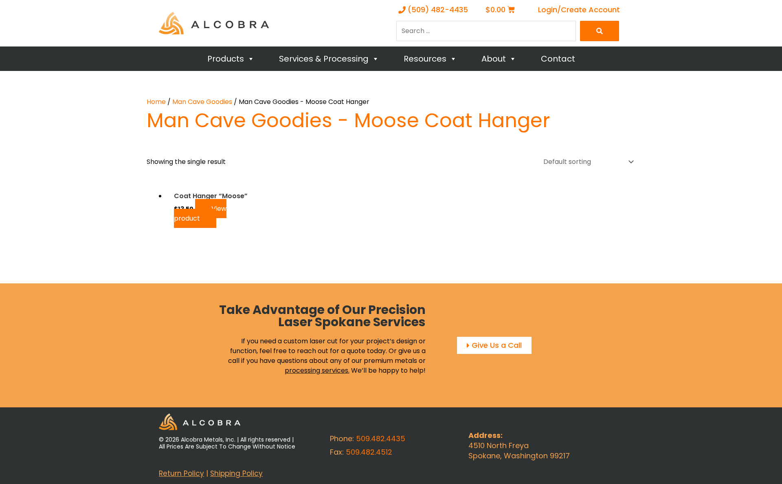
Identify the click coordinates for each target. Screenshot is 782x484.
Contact (558, 58)
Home (156, 101)
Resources (425, 58)
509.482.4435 (380, 438)
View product (200, 213)
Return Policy (181, 473)
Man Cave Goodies (202, 101)
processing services (316, 370)
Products (225, 58)
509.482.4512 (369, 452)
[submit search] (599, 31)
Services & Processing (324, 58)
